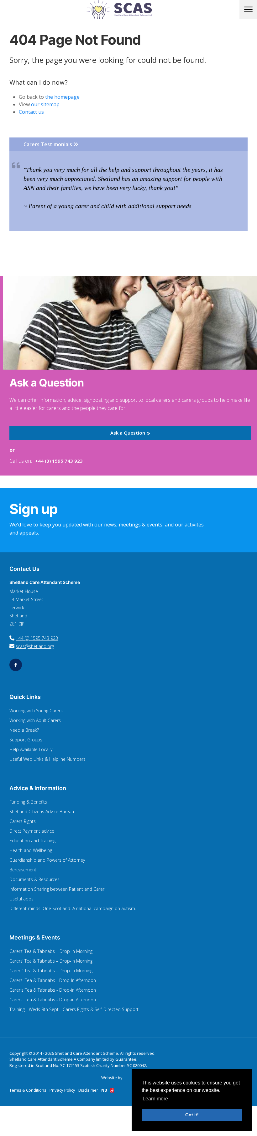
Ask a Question (128, 433)
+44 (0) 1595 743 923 (59, 461)
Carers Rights (22, 821)
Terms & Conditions (27, 1090)
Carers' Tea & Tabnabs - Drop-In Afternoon (52, 980)
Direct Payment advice (31, 831)
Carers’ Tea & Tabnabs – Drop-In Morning (50, 951)
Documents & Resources (34, 879)
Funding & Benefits (28, 802)
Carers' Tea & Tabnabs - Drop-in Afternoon (52, 1000)
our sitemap (45, 104)
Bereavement (22, 870)
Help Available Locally (30, 749)
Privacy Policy (62, 1090)
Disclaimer (88, 1090)
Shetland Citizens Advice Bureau (41, 812)
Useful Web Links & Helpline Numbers (47, 759)
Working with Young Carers (36, 711)
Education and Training (32, 841)
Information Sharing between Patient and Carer (56, 889)
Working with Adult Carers (35, 720)
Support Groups (25, 740)
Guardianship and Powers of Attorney (47, 860)
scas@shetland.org (35, 646)
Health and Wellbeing (30, 850)
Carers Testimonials (48, 144)
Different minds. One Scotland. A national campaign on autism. (72, 908)
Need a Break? (24, 730)
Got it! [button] (192, 1114)
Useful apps (21, 899)
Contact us (31, 111)
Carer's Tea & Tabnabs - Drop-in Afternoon (52, 990)
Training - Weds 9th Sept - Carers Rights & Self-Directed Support (74, 1009)
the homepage (62, 96)
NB (104, 1090)
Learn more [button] (155, 1098)
